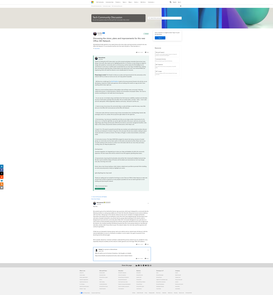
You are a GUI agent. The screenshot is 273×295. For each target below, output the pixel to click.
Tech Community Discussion (117, 6)
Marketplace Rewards (160, 286)
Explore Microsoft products (84, 286)
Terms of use (158, 292)
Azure (157, 272)
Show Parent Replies (95, 199)
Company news (177, 277)
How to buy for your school (123, 281)
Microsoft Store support (103, 277)
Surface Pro (82, 272)
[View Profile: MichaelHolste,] (96, 58)
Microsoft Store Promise (103, 286)
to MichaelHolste (113, 249)
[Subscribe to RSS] (148, 265)
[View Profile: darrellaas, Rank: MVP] (95, 34)
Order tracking (101, 281)
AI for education (121, 288)
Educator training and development (124, 284)
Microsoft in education (122, 272)
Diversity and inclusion (179, 284)
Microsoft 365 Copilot (140, 286)
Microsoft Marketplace (160, 284)
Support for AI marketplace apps (161, 279)
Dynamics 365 (138, 277)
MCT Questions (159, 64)
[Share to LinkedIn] (136, 265)
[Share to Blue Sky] (146, 265)
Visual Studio (158, 288)
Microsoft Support (160, 52)
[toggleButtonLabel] (181, 6)
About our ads (181, 292)
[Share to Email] (150, 265)
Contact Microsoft (140, 292)
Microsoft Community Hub (96, 6)
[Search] (170, 2)
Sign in (160, 38)
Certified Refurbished (103, 284)
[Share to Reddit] (143, 265)
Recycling (175, 292)
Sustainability (177, 288)
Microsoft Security (139, 275)
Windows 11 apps (83, 288)
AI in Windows (82, 284)
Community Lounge (106, 6)
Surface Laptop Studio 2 (84, 277)
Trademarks (164, 292)
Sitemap (133, 292)
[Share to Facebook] (139, 265)
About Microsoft (178, 275)
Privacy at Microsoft (178, 279)
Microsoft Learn (159, 277)
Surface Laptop (82, 275)
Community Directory (161, 59)
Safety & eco (170, 292)
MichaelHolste (101, 57)
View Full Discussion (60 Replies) (100, 196)
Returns (100, 279)
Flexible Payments (102, 288)
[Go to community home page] (92, 2)
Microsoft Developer (159, 275)
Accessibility (177, 286)
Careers (176, 272)
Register (174, 2)
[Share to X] (141, 265)
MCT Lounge (159, 71)
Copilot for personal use (84, 281)
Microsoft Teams (139, 284)
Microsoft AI (138, 272)
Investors (176, 281)
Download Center (102, 275)
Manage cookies (151, 292)
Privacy (146, 292)
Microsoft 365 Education (122, 279)
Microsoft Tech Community (160, 281)
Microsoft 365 (138, 279)
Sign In (179, 2)
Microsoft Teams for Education (123, 277)
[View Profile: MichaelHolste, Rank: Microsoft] (94, 203)
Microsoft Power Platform (140, 281)
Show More (97, 48)
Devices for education (122, 275)
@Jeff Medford (114, 81)
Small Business (139, 288)
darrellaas (99, 33)
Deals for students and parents (123, 286)
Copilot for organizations (84, 279)
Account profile (102, 272)
